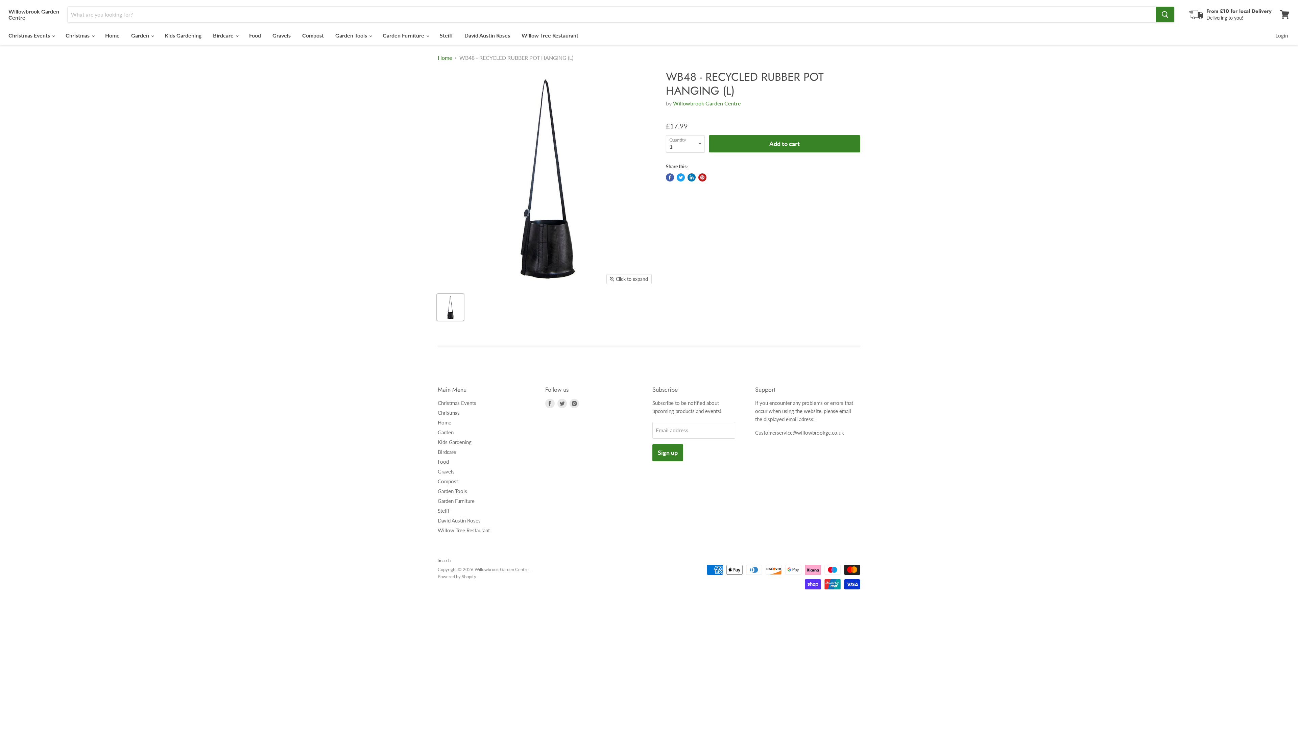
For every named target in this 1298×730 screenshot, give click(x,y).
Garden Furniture (404, 35)
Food (255, 35)
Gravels (281, 35)
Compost (313, 35)
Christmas (78, 35)
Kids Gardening (183, 35)
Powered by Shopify (457, 576)
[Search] (1165, 14)
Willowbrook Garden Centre (707, 103)
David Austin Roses (487, 35)
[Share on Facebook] (670, 177)
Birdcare (224, 35)
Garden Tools (351, 35)
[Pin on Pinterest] (702, 177)
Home (112, 35)
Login (1281, 35)
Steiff (446, 35)
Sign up (668, 452)
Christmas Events (29, 35)
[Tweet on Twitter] (681, 177)
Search (444, 560)
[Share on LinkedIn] (692, 177)
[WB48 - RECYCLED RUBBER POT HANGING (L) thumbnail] (450, 307)
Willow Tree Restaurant (550, 35)
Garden (140, 35)
